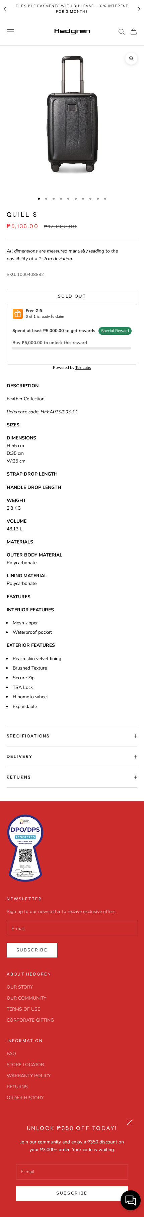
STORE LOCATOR (25, 1064)
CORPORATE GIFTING (30, 1020)
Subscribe (71, 1193)
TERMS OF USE (23, 1009)
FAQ (11, 1053)
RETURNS (17, 1087)
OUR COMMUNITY (26, 998)
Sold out (72, 296)
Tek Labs (83, 367)
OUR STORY (20, 987)
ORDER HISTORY (25, 1098)
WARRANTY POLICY (29, 1076)
